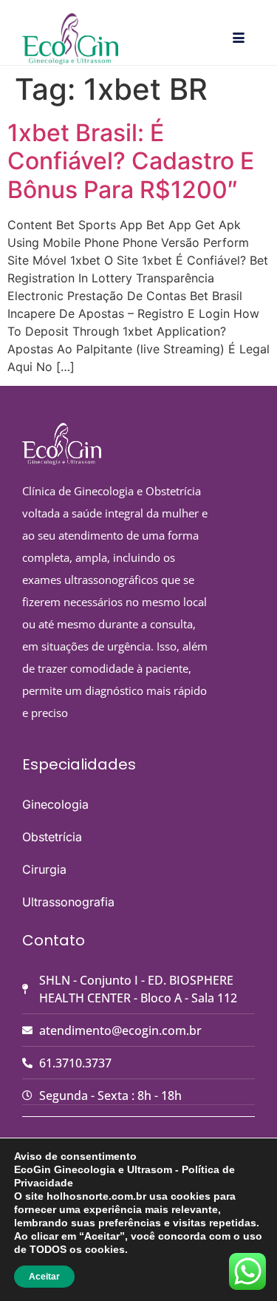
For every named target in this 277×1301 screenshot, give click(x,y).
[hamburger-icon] (238, 38)
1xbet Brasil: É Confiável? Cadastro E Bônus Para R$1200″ (130, 161)
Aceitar (44, 1276)
